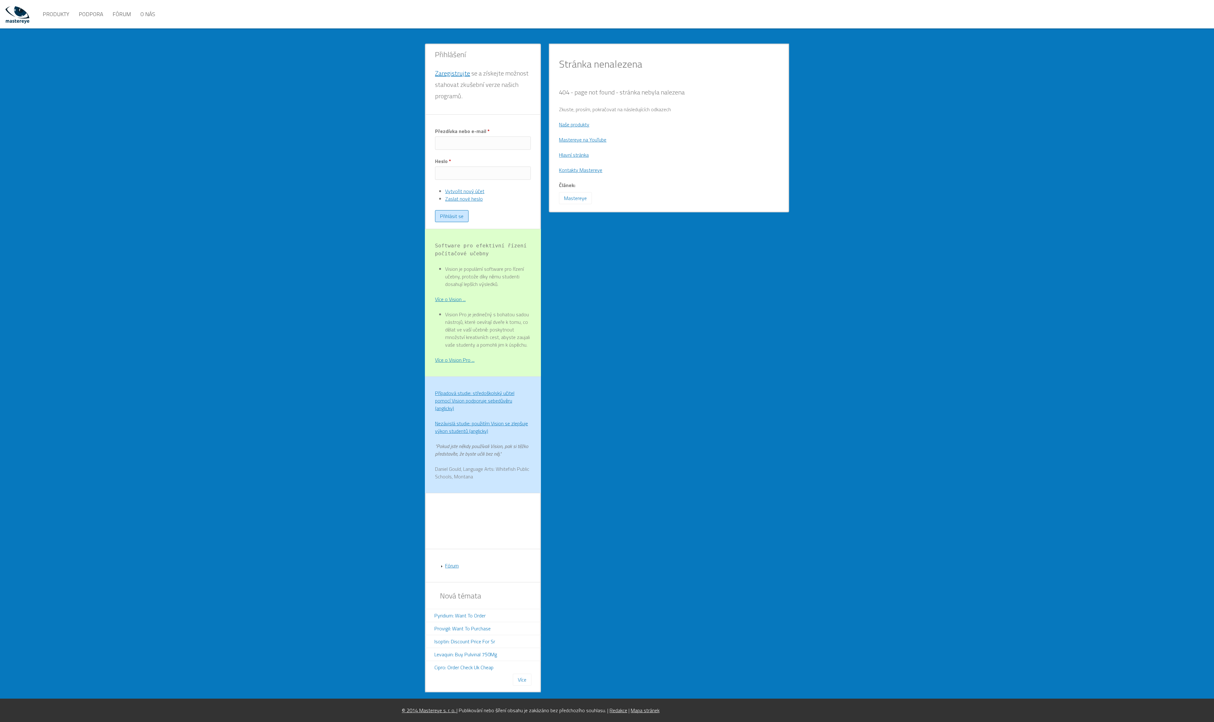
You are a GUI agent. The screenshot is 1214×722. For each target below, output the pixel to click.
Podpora (91, 14)
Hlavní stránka (574, 155)
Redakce (618, 710)
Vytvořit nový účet (464, 191)
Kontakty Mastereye (580, 170)
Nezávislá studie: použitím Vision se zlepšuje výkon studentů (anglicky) (481, 427)
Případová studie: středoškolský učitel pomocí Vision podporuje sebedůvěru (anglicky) (474, 400)
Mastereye (575, 198)
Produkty (56, 14)
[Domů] (17, 14)
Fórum (122, 14)
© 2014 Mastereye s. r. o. (429, 710)
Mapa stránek (645, 710)
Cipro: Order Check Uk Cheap (464, 667)
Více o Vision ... (450, 299)
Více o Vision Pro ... (455, 360)
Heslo (443, 161)
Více (522, 679)
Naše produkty (574, 124)
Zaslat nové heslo (464, 199)
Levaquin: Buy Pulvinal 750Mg (465, 654)
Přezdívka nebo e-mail (462, 131)
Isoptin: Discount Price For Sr (464, 641)
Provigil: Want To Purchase (462, 628)
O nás (147, 14)
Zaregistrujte (452, 73)
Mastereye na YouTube (582, 139)
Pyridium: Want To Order (460, 615)
